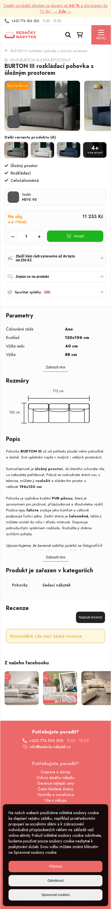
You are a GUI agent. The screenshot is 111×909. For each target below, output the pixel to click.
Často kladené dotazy (55, 789)
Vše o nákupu (55, 800)
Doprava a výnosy (55, 772)
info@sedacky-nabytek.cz (50, 747)
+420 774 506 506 (25, 21)
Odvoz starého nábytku (55, 777)
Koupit (79, 236)
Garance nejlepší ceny (55, 783)
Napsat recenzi (90, 617)
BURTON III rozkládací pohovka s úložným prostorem (49, 51)
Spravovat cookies (55, 895)
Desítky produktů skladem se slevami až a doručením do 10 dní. (56, 8)
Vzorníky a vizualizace (55, 794)
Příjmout (55, 867)
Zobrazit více (55, 557)
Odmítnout (55, 881)
